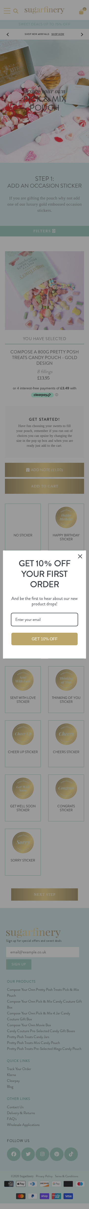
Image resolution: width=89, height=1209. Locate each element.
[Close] (80, 556)
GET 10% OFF (45, 639)
